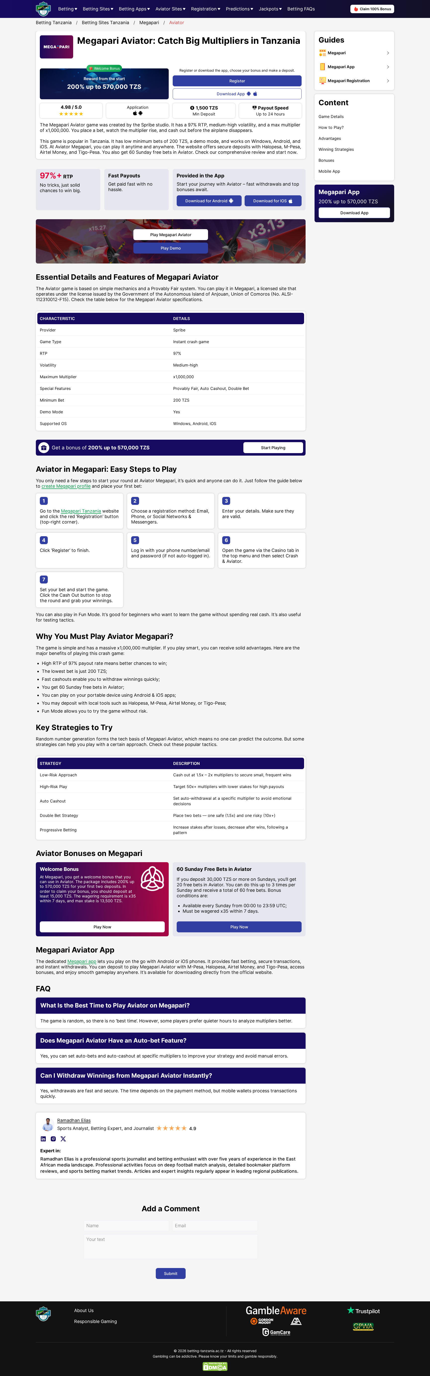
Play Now (102, 926)
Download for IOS (270, 200)
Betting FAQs (301, 8)
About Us (84, 1310)
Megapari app (81, 961)
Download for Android (206, 200)
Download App (231, 93)
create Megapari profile (66, 486)
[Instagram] (54, 1139)
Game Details (331, 116)
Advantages (330, 138)
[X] (64, 1139)
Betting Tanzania (54, 22)
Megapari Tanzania (81, 511)
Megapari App (341, 66)
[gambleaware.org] (276, 1310)
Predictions (238, 8)
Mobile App (329, 171)
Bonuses (326, 160)
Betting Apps (132, 8)
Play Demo (171, 248)
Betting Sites (96, 8)
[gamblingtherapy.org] (265, 1321)
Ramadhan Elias (74, 1120)
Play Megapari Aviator (170, 234)
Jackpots (268, 8)
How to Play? (331, 127)
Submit (170, 1273)
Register (237, 80)
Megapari (149, 22)
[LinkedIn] (44, 1139)
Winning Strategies (336, 149)
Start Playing (273, 447)
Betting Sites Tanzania (105, 22)
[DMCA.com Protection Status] (215, 1366)
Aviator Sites (169, 8)
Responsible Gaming (95, 1321)
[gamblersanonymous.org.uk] (296, 1321)
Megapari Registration (349, 80)
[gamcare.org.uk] (276, 1332)
